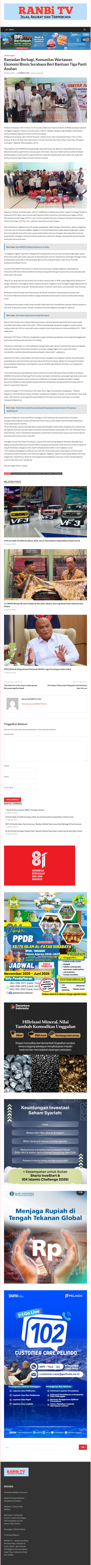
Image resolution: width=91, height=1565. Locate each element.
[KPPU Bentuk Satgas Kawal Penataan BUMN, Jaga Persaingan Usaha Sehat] (45, 641)
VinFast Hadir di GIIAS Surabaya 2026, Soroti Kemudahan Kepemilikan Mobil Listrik (42, 540)
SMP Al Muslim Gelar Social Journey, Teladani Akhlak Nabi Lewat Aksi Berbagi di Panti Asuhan (43, 824)
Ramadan (58, 473)
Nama (6, 766)
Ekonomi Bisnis (9, 55)
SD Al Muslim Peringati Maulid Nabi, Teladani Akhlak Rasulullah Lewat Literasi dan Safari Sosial (43, 831)
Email (6, 777)
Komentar (9, 734)
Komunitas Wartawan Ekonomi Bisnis (26, 473)
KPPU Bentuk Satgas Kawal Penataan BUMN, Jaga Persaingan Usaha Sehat (37, 669)
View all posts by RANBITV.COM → (35, 704)
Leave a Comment (37, 73)
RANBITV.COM (23, 73)
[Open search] (84, 29)
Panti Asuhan (47, 473)
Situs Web (8, 788)
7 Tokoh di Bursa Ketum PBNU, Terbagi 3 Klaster (24, 810)
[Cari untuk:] (45, 1447)
